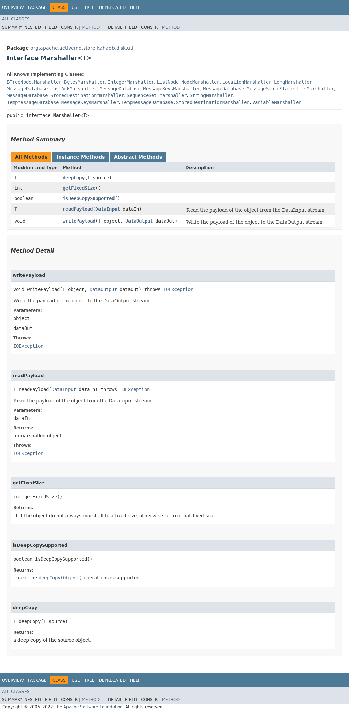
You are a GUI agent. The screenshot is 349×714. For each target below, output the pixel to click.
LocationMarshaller (246, 82)
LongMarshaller (293, 82)
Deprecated (112, 7)
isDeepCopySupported (89, 198)
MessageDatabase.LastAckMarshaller (52, 88)
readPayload (78, 209)
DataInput (107, 209)
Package (37, 7)
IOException (178, 289)
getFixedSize (79, 188)
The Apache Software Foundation (89, 706)
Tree (89, 7)
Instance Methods (81, 157)
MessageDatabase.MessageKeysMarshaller (150, 88)
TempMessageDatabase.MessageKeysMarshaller (63, 102)
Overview (13, 7)
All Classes (16, 19)
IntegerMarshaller (131, 82)
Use (76, 7)
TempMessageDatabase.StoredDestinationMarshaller (185, 102)
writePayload (79, 221)
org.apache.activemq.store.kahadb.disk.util (82, 48)
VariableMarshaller (276, 102)
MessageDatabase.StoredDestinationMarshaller (65, 95)
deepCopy (74, 177)
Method (91, 27)
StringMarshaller (211, 95)
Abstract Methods (138, 157)
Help (135, 7)
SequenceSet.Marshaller (157, 95)
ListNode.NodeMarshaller (188, 82)
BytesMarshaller (84, 82)
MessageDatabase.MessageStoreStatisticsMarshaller (268, 88)
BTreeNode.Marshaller (34, 82)
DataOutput (139, 221)
